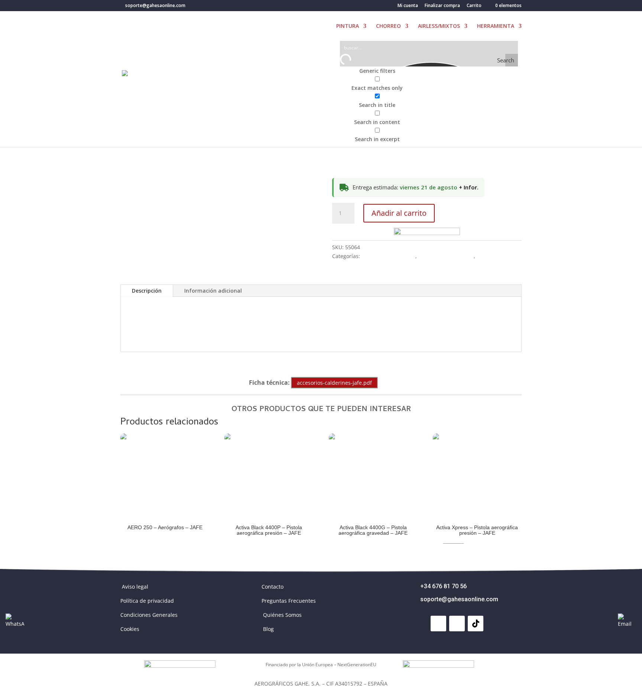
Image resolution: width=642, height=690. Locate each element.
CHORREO (388, 26)
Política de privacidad (147, 600)
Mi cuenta (408, 6)
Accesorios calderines (388, 256)
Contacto (272, 586)
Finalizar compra (442, 6)
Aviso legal (135, 586)
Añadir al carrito (399, 213)
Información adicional (213, 290)
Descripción (147, 290)
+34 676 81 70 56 (443, 586)
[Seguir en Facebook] (438, 623)
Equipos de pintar (499, 256)
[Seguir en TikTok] (475, 623)
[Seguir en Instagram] (457, 623)
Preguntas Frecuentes (289, 600)
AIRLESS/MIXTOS (439, 26)
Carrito (474, 6)
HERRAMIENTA (495, 26)
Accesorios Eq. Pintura (446, 256)
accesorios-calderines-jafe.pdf (334, 382)
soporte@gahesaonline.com (459, 599)
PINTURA (347, 26)
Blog (268, 628)
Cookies (129, 628)
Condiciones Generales (149, 614)
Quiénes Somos (282, 614)
